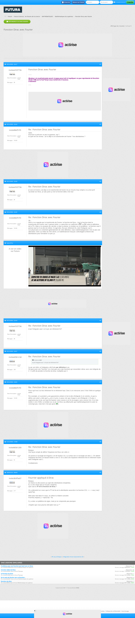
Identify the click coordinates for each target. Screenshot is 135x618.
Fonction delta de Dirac (8, 570)
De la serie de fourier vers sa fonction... (13, 577)
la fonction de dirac (7, 573)
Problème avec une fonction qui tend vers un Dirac (17, 566)
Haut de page (125, 611)
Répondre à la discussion (17, 22)
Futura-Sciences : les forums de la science (27, 16)
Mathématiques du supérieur (64, 16)
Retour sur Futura (78, 2)
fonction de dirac (6, 581)
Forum (10, 16)
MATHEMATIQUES (47, 16)
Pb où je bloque (56, 557)
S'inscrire (66, 2)
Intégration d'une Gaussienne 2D (73, 557)
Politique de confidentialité (113, 611)
